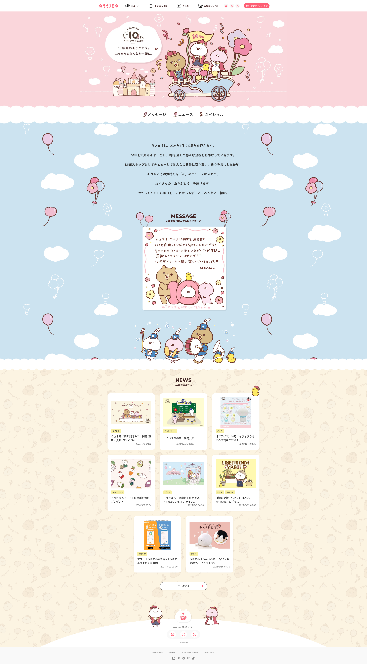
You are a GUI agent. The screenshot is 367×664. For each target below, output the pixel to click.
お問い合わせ (209, 652)
